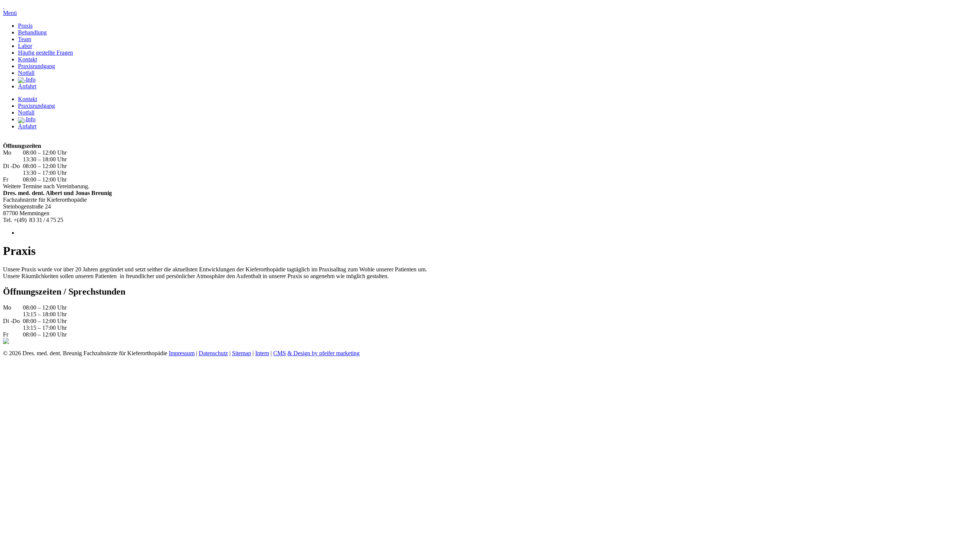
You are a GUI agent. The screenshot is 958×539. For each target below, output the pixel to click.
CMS (279, 353)
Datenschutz (213, 353)
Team (24, 39)
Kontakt (27, 59)
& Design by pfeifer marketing (323, 353)
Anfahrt (27, 86)
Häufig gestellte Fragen (45, 52)
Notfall (26, 73)
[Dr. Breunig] (3, 6)
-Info (30, 79)
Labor (25, 46)
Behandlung (32, 32)
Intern (262, 353)
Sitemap (241, 353)
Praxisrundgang (36, 66)
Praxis (25, 25)
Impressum (182, 353)
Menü (10, 13)
